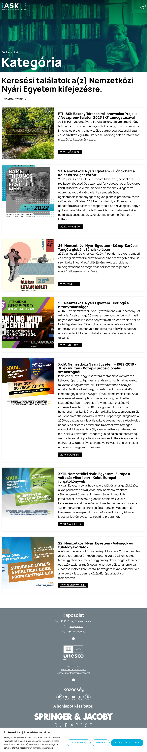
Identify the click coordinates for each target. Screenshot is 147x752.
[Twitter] (66, 697)
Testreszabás (78, 742)
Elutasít (100, 742)
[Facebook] (59, 697)
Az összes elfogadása (127, 742)
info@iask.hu (76, 626)
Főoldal (6, 52)
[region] (73, 740)
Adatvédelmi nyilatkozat (73, 669)
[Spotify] (88, 697)
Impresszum (73, 666)
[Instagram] (81, 697)
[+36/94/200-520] (63, 632)
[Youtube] (73, 697)
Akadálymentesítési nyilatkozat (73, 673)
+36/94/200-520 (76, 631)
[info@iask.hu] (65, 626)
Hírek (15, 52)
